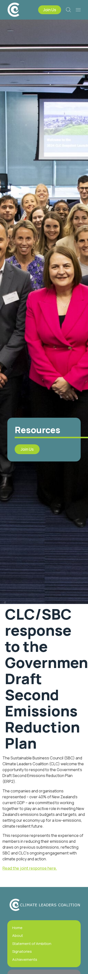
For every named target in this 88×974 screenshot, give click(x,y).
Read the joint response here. (29, 868)
